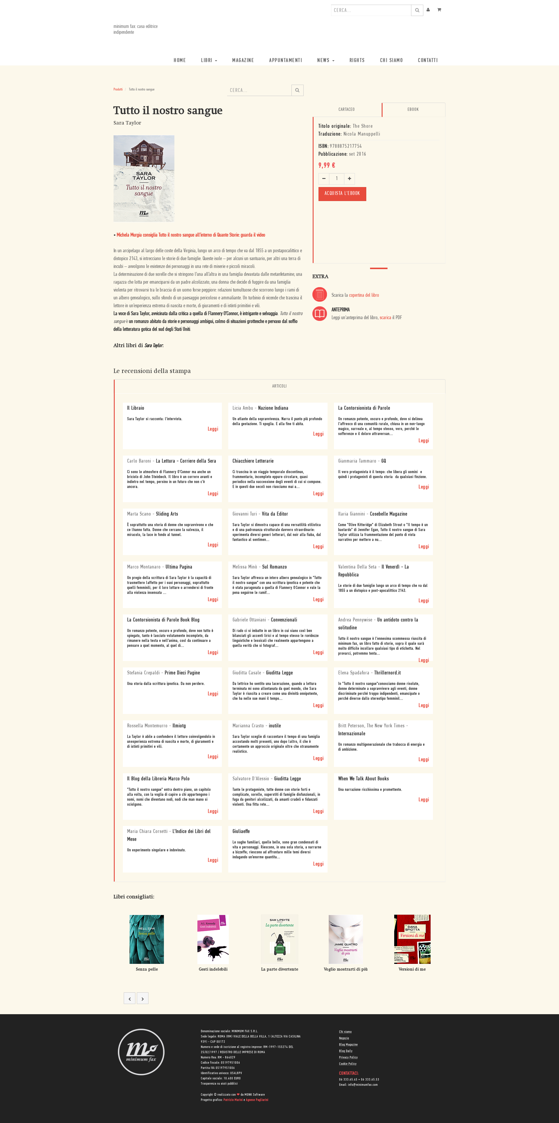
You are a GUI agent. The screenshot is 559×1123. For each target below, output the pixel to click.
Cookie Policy (348, 1064)
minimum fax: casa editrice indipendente (136, 29)
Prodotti (118, 89)
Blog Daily (346, 1051)
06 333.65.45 (348, 1079)
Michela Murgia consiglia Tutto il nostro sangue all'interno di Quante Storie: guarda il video (191, 235)
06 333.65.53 (370, 1079)
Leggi (213, 429)
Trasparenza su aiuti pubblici (219, 1083)
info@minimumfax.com (363, 1085)
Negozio (344, 1038)
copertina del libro (364, 295)
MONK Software (255, 1095)
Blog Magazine (348, 1044)
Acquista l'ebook (342, 193)
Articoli (279, 386)
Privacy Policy (348, 1057)
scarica (385, 318)
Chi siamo (345, 1032)
